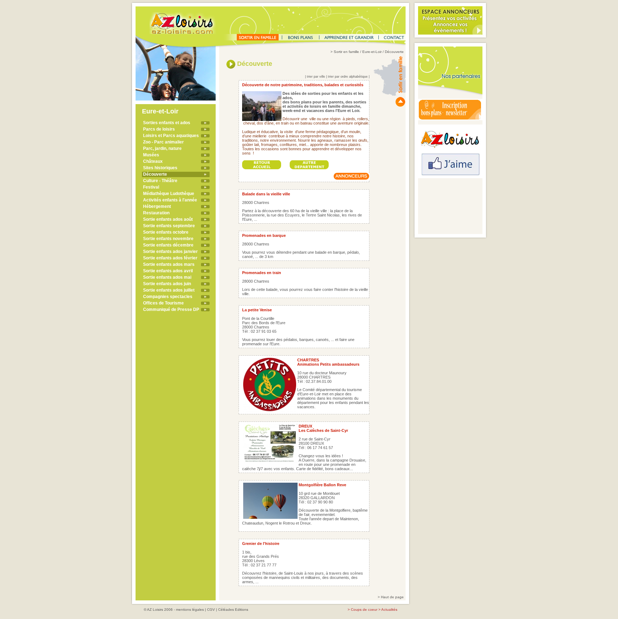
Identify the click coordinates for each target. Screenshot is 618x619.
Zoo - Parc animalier (163, 142)
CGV (211, 609)
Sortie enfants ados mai (167, 277)
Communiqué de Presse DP (171, 309)
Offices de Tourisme (163, 303)
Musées (151, 154)
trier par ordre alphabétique (348, 76)
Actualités (389, 609)
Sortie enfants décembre (168, 245)
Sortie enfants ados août (168, 219)
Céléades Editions (233, 609)
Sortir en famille (346, 52)
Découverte (155, 174)
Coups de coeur (364, 609)
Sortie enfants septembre (169, 225)
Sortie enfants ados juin (167, 283)
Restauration (156, 212)
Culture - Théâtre (160, 180)
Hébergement (157, 206)
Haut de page (392, 597)
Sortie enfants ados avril (168, 270)
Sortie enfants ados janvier (170, 251)
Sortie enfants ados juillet (169, 290)
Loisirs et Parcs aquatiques (171, 135)
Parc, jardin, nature (162, 148)
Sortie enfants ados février (170, 257)
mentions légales (190, 609)
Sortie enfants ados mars (169, 264)
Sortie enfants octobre (165, 232)
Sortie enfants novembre (168, 238)
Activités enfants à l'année (170, 200)
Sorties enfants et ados (166, 122)
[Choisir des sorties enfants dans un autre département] (309, 163)
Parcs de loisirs (159, 129)
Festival (151, 187)
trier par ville (316, 76)
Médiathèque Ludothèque (168, 193)
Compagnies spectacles (167, 296)
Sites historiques (160, 167)
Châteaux (153, 161)
